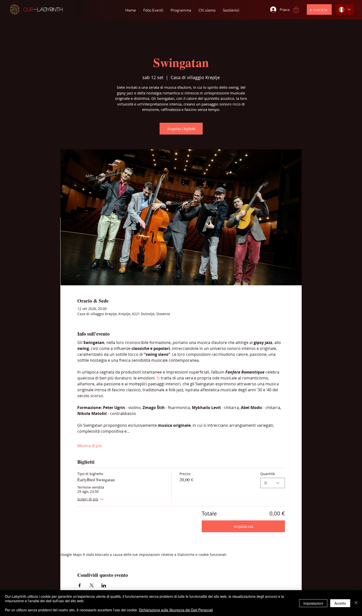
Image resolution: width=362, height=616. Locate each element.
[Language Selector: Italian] (344, 9)
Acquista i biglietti (181, 128)
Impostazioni (313, 603)
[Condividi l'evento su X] (91, 585)
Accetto (340, 603)
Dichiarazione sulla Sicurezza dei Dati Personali (176, 609)
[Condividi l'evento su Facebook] (79, 585)
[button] (296, 10)
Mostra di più (89, 445)
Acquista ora (243, 526)
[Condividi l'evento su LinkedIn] (103, 585)
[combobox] (272, 483)
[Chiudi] (356, 603)
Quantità (267, 474)
